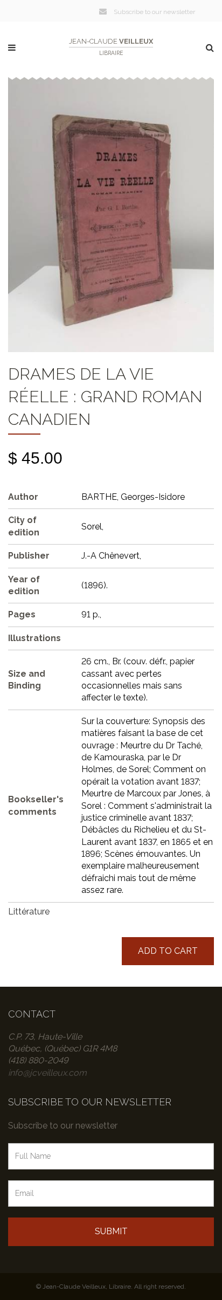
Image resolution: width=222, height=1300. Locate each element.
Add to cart (168, 951)
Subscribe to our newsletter (153, 12)
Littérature (29, 911)
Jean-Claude (111, 46)
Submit (111, 1231)
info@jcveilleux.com (47, 1073)
